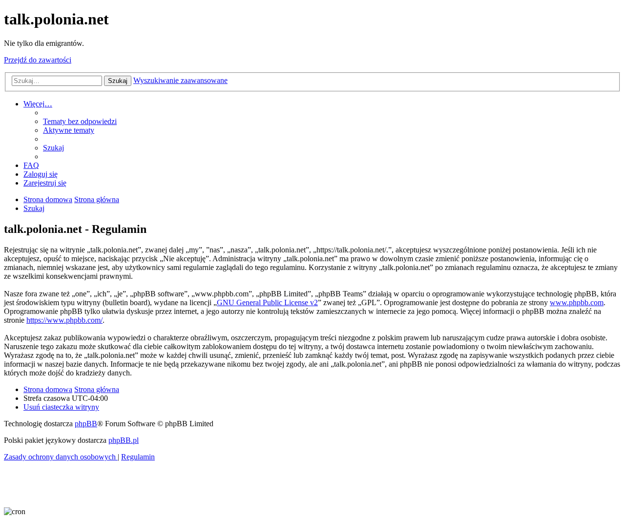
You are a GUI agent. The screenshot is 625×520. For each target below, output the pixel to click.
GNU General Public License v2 (267, 302)
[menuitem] (80, 121)
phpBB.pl (123, 440)
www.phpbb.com (577, 302)
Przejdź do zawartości (37, 60)
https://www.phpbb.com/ (64, 320)
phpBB (86, 423)
